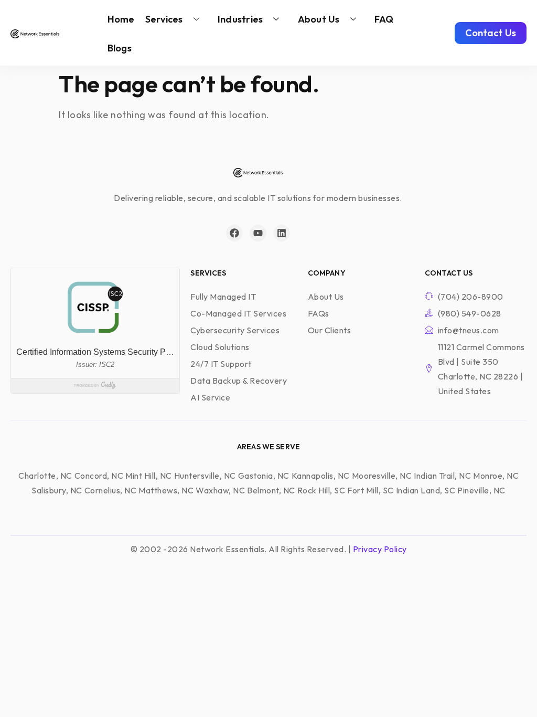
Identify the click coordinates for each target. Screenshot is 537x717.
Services (164, 19)
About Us (319, 19)
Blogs (120, 48)
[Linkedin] (281, 233)
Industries (240, 19)
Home (121, 19)
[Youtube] (258, 233)
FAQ (384, 19)
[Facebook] (234, 233)
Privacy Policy (380, 549)
